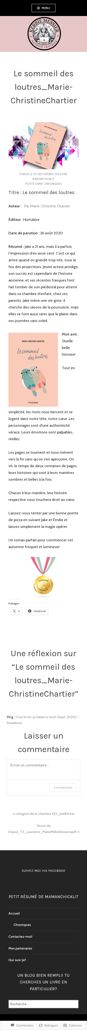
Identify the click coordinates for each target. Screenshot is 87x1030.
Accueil (14, 913)
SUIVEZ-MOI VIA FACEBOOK (43, 871)
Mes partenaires (20, 948)
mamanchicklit (43, 179)
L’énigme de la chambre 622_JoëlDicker (45, 814)
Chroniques (53, 183)
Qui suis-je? (17, 960)
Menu (46, 8)
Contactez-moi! (20, 937)
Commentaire (63, 787)
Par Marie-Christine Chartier (46, 206)
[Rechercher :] (43, 1004)
